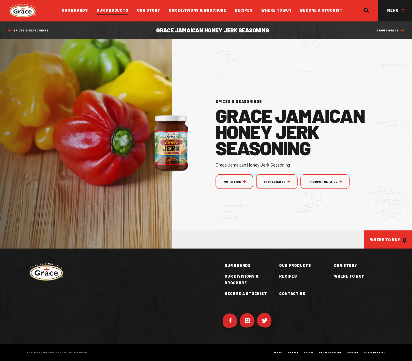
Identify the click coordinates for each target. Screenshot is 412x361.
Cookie (308, 352)
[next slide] (271, 325)
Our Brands (75, 10)
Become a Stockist (321, 10)
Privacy (293, 352)
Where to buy (349, 276)
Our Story (148, 10)
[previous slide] (256, 325)
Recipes (244, 10)
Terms (277, 352)
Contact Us (292, 293)
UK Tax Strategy (330, 352)
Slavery (352, 352)
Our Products (113, 10)
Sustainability (374, 352)
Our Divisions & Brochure (197, 10)
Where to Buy (276, 10)
